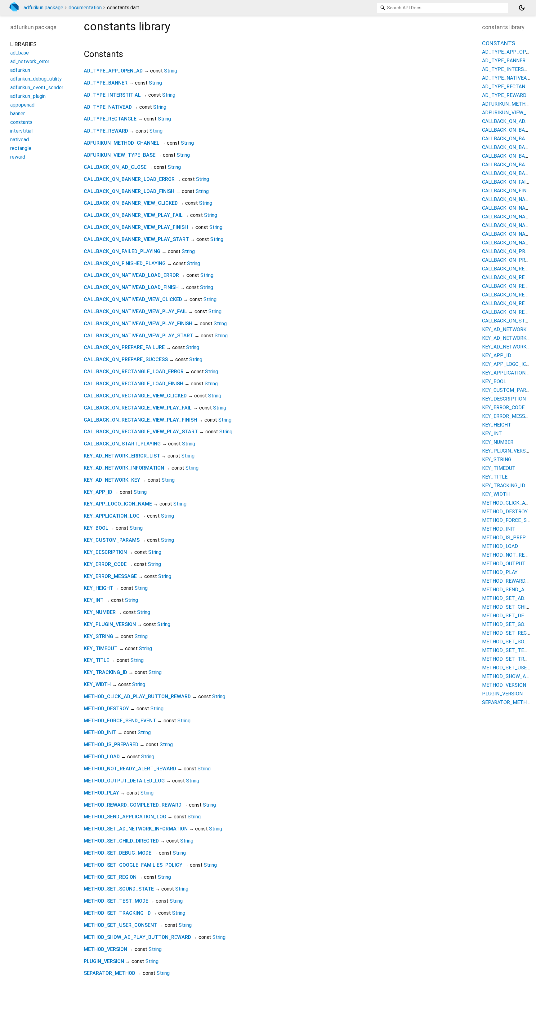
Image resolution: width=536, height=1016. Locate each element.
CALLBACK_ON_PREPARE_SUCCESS (126, 359)
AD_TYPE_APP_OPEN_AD (113, 71)
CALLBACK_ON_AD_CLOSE (115, 167)
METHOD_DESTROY (106, 709)
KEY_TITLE (96, 660)
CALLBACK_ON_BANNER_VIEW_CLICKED (131, 203)
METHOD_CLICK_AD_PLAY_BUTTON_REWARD (137, 696)
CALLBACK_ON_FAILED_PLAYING (122, 251)
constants (21, 122)
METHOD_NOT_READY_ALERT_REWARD (130, 769)
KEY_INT (94, 600)
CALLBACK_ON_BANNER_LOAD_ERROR (129, 179)
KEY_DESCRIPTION (105, 552)
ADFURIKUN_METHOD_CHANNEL (121, 143)
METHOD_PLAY (101, 793)
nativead (19, 139)
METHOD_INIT (100, 732)
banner (17, 113)
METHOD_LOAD (102, 757)
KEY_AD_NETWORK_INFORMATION (124, 468)
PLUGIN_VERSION (104, 961)
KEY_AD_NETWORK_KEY (112, 480)
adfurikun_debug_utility (36, 79)
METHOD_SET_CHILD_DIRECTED (121, 841)
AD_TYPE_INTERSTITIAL (112, 95)
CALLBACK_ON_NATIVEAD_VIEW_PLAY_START (138, 336)
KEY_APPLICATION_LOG (112, 516)
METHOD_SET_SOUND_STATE (119, 889)
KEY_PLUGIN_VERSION (110, 624)
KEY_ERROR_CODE (105, 564)
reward (17, 157)
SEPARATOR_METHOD (109, 973)
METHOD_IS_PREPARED (111, 744)
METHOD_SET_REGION (110, 877)
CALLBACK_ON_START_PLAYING (122, 444)
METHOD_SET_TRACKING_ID (117, 913)
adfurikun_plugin (28, 96)
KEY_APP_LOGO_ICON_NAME (118, 504)
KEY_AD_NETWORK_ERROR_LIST (122, 456)
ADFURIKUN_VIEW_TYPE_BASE (119, 155)
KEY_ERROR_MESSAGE (110, 576)
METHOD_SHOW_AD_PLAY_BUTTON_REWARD (137, 937)
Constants (498, 43)
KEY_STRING (98, 636)
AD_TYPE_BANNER (105, 83)
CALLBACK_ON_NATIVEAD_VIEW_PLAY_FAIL (135, 311)
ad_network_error (29, 61)
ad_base (19, 53)
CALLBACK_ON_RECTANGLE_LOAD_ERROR (134, 371)
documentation (85, 8)
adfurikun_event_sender (36, 87)
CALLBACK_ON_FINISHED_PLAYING (125, 263)
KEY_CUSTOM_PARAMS (112, 540)
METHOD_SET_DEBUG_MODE (117, 853)
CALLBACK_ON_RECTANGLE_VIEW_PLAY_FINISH (140, 420)
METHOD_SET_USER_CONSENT (120, 925)
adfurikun (20, 70)
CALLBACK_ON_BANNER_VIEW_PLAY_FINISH (136, 227)
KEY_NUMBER (100, 612)
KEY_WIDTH (97, 684)
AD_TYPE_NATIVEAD (108, 107)
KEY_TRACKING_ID (105, 672)
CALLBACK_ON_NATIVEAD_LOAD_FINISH (131, 287)
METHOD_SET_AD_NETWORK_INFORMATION (136, 829)
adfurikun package (43, 8)
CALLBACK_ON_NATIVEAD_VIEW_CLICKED (133, 299)
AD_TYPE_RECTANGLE (110, 119)
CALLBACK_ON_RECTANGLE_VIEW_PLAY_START (141, 432)
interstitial (21, 131)
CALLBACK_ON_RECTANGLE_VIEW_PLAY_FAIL (138, 408)
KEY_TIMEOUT (101, 648)
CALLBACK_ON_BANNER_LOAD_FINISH (129, 191)
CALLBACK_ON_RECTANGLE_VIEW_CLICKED (135, 396)
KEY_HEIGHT (98, 588)
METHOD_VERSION (105, 949)
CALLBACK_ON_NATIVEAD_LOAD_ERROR (131, 275)
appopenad (22, 105)
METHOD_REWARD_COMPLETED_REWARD (132, 805)
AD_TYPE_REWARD (106, 131)
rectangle (20, 148)
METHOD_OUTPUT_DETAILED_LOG (124, 781)
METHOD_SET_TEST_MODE (116, 901)
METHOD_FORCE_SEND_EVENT (120, 721)
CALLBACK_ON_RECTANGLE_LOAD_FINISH (133, 384)
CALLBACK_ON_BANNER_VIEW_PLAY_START (136, 239)
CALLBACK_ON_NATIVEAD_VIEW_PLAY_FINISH (138, 323)
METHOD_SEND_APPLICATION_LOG (125, 817)
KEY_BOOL (96, 528)
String (170, 71)
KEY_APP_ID (98, 492)
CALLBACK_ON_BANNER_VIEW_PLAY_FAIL (133, 215)
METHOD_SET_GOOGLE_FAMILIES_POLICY (133, 865)
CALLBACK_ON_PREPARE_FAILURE (124, 347)
